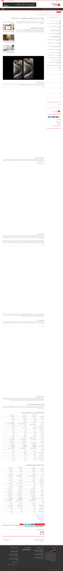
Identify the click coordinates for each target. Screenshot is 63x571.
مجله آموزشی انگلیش (58, 14)
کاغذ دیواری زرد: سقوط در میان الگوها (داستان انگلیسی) (53, 43)
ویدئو (43, 9)
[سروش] (49, 117)
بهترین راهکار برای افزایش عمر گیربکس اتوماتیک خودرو (53, 24)
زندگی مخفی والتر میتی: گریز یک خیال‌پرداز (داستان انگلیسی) (54, 47)
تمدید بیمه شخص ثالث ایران (39, 517)
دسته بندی (56, 9)
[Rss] (13, 0)
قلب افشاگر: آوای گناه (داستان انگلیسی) (54, 52)
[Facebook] (57, 117)
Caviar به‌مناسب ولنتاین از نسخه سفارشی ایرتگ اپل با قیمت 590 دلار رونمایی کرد (38, 550)
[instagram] (52, 117)
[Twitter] (55, 117)
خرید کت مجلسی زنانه (58, 121)
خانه (60, 9)
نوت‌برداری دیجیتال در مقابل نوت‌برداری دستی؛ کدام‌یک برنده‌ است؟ (8, 52)
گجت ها (29, 526)
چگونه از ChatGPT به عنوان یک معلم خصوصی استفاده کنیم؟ (53, 40)
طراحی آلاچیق (41, 521)
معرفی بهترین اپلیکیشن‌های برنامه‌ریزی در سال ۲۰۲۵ (8, 32)
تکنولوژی (32, 526)
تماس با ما (49, 0)
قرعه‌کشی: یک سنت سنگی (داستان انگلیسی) (53, 55)
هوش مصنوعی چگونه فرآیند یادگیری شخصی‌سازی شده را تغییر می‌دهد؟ (8, 42)
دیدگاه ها (51, 17)
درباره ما (46, 0)
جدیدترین (59, 17)
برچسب (59, 19)
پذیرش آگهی (52, 0)
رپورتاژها (51, 9)
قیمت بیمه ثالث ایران (40, 518)
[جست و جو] (2, 1)
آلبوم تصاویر (47, 9)
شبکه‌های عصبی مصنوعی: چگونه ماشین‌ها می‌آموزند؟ (54, 63)
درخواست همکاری (42, 0)
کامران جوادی (41, 20)
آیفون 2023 (37, 526)
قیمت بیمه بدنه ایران (40, 519)
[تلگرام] (50, 117)
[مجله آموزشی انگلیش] (54, 4)
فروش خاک (41, 520)
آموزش (54, 14)
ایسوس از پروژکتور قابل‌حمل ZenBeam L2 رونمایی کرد (38, 558)
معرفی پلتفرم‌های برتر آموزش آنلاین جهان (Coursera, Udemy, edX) (54, 37)
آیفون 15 (41, 526)
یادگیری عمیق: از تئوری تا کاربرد (55, 59)
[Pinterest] (54, 117)
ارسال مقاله (38, 0)
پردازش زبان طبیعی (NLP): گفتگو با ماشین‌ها (53, 57)
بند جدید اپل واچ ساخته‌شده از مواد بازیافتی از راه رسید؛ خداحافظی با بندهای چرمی (38, 540)
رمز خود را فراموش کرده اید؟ (56, 113)
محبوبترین (55, 17)
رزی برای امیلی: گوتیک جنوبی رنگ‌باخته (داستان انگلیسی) (53, 50)
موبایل (26, 526)
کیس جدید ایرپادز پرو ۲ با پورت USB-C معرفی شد (8, 539)
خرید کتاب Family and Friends (56, 125)
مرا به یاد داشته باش (53, 111)
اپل (34, 526)
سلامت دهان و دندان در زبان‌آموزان (54, 21)
